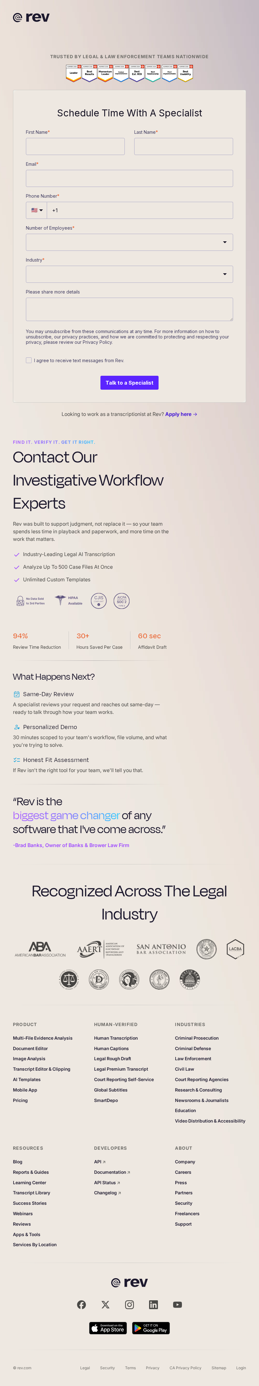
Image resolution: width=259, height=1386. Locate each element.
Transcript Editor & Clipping (41, 1069)
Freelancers (187, 1213)
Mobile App (25, 1089)
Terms (130, 1367)
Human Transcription (116, 1038)
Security (183, 1203)
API (100, 1161)
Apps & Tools (26, 1234)
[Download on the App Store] (108, 1328)
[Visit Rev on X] (105, 1304)
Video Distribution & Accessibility (210, 1120)
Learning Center (29, 1182)
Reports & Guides (31, 1172)
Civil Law (184, 1069)
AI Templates (27, 1079)
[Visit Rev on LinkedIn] (153, 1304)
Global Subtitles (111, 1089)
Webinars (23, 1213)
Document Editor (30, 1048)
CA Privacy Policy (186, 1367)
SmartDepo (106, 1100)
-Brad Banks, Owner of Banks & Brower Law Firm (71, 845)
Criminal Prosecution (197, 1038)
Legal (85, 1367)
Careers (183, 1172)
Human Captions (111, 1048)
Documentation (112, 1172)
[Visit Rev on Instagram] (129, 1304)
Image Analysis (29, 1058)
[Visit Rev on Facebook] (81, 1304)
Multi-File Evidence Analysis (43, 1038)
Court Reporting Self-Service (124, 1079)
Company (185, 1161)
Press (181, 1182)
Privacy (153, 1367)
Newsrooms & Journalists (202, 1100)
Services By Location (35, 1244)
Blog (17, 1161)
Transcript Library (31, 1192)
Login (241, 1367)
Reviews (22, 1224)
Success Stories (30, 1203)
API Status (107, 1182)
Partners (184, 1192)
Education (185, 1110)
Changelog (107, 1192)
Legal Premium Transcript (121, 1069)
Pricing (20, 1100)
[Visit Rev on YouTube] (177, 1304)
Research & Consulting (198, 1089)
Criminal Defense (193, 1048)
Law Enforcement (193, 1058)
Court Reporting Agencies (202, 1079)
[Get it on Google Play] (151, 1328)
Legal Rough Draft (112, 1058)
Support (183, 1224)
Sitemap (219, 1367)
